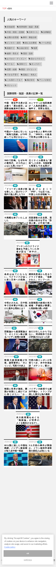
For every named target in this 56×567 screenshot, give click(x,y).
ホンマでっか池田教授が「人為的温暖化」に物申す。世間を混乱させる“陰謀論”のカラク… (40, 106)
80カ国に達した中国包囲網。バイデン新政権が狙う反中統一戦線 (15, 448)
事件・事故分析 (30, 38)
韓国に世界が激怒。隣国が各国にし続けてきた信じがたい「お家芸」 (15, 392)
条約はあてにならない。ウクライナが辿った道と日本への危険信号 (15, 277)
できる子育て (13, 75)
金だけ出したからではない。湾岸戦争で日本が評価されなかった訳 (40, 334)
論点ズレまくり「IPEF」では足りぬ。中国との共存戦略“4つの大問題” (40, 192)
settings (28, 560)
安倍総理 (11, 27)
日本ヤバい (34, 32)
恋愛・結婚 (12, 69)
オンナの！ (36, 64)
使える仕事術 (31, 43)
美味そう (23, 64)
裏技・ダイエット (29, 69)
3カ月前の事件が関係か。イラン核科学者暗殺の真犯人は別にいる (40, 448)
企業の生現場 (13, 38)
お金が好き (24, 48)
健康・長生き (13, 53)
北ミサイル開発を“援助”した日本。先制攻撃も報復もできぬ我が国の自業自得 (40, 163)
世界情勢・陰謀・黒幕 (29, 27)
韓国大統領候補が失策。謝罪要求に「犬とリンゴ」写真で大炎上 (15, 363)
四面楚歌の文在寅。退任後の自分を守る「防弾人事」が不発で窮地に (40, 220)
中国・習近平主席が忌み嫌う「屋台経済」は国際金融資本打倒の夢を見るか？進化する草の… (15, 106)
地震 (35, 48)
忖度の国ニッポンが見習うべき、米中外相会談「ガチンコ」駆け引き (40, 363)
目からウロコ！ (37, 59)
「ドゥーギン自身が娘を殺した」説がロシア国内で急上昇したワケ (15, 192)
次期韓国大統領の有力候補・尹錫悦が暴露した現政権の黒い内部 (40, 305)
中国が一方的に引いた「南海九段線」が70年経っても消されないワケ (15, 134)
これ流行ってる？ (14, 80)
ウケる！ (11, 64)
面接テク (11, 48)
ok (28, 553)
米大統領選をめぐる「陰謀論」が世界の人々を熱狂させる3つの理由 (27, 420)
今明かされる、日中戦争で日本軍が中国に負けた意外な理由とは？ (15, 305)
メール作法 (46, 43)
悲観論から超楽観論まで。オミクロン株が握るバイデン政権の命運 (15, 334)
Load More (28, 473)
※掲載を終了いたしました (15, 219)
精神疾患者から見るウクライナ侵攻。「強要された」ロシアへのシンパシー (40, 277)
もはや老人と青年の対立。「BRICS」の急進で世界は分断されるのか (40, 134)
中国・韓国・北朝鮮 (15, 32)
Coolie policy (9, 547)
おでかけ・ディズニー (16, 59)
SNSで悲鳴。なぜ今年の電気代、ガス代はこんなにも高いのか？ (15, 163)
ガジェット (12, 85)
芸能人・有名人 (30, 75)
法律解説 (47, 32)
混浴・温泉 (28, 53)
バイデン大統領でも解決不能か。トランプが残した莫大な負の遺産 (40, 391)
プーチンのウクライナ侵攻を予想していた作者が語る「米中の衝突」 (27, 249)
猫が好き (31, 80)
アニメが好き (45, 80)
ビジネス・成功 (13, 43)
